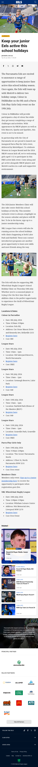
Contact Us (18, 755)
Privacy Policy (23, 751)
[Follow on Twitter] (31, 730)
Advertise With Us (27, 755)
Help (12, 755)
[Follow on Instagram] (35, 730)
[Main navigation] (3, 2)
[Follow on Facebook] (28, 730)
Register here (11, 336)
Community (5, 36)
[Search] (35, 2)
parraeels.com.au (7, 56)
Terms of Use (14, 751)
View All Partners (19, 722)
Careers (8, 755)
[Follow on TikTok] (24, 730)
